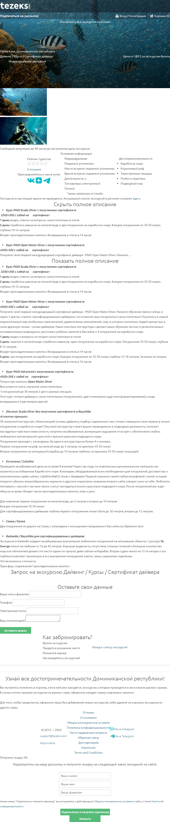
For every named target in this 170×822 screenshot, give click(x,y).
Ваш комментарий (12, 620)
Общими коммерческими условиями (114, 801)
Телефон (6, 602)
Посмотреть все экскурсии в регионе (85, 21)
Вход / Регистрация (133, 16)
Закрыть (85, 818)
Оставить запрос (15, 630)
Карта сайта (47, 743)
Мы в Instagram (124, 729)
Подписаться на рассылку (19, 16)
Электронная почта (13, 610)
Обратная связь (88, 737)
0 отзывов (34, 169)
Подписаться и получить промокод (85, 812)
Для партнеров (88, 742)
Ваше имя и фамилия (14, 594)
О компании (88, 717)
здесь (136, 198)
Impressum (88, 747)
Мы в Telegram (124, 736)
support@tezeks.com (53, 736)
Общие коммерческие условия (88, 722)
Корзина (161, 16)
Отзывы (88, 712)
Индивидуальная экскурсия (27, 61)
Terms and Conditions (88, 752)
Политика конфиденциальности (88, 727)
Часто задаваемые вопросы (88, 732)
